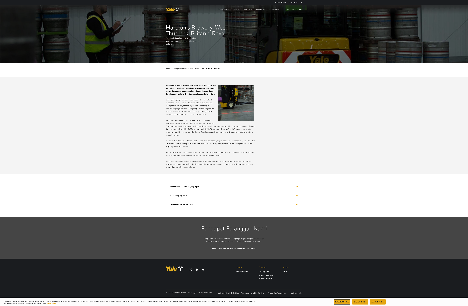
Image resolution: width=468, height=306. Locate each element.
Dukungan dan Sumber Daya (182, 69)
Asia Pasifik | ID (294, 2)
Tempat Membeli (280, 2)
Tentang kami (264, 272)
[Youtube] (203, 269)
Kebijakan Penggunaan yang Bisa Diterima (248, 293)
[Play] (460, 56)
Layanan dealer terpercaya (181, 204)
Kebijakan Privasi (223, 293)
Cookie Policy (51, 303)
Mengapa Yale (274, 9)
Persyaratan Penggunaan (277, 293)
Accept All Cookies (377, 302)
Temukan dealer (242, 272)
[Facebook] (196, 269)
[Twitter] (190, 269)
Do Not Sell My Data (342, 302)
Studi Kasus (199, 69)
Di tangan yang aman (178, 195)
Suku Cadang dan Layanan (254, 9)
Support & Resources (293, 9)
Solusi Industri (224, 9)
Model (236, 9)
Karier (285, 272)
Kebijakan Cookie (296, 293)
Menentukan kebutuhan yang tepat (184, 186)
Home (168, 69)
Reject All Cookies (360, 302)
